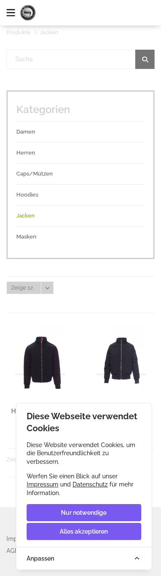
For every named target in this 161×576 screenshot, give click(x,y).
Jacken (25, 215)
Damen (25, 131)
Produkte (18, 32)
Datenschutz (90, 484)
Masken (26, 236)
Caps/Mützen (34, 173)
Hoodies (27, 194)
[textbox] (81, 59)
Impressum (42, 484)
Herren (25, 152)
